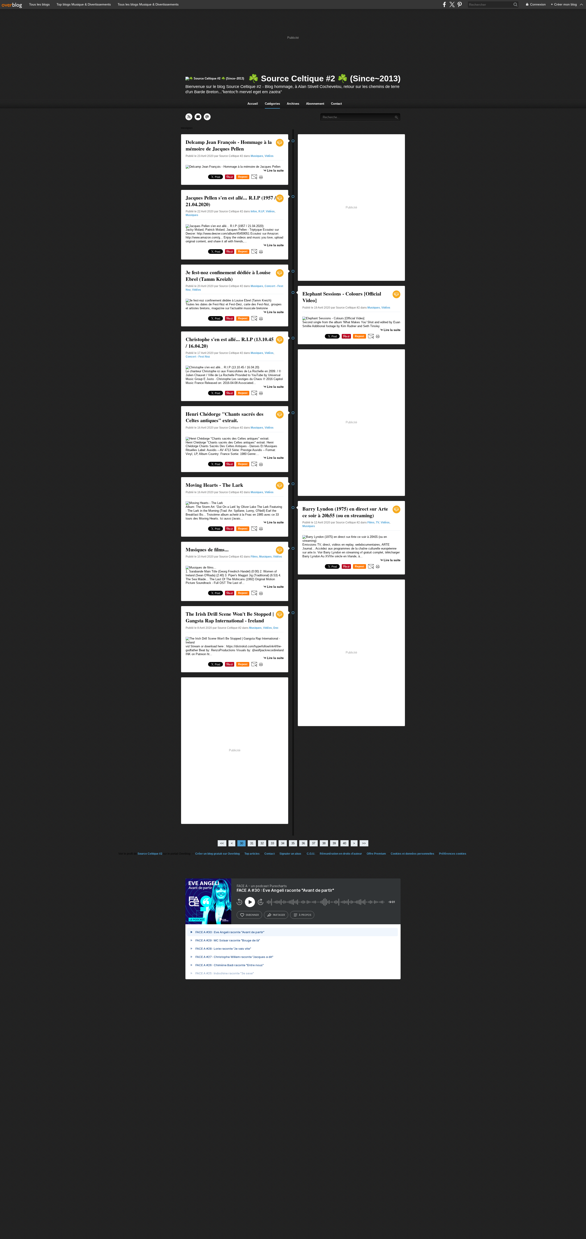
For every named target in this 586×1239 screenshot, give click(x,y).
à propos (305, 915)
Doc (276, 627)
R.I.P (261, 211)
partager (279, 915)
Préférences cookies (452, 853)
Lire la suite (275, 170)
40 (344, 843)
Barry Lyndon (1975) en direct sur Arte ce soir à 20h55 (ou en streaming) (345, 512)
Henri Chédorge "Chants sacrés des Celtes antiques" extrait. (224, 417)
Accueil (252, 103)
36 (303, 843)
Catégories (272, 103)
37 (313, 843)
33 (272, 843)
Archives (293, 103)
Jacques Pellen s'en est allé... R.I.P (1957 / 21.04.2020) (231, 201)
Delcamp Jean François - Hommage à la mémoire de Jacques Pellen (229, 145)
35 (293, 843)
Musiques (257, 156)
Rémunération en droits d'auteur (341, 853)
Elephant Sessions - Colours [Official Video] (341, 297)
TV (377, 522)
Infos (254, 211)
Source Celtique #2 (150, 853)
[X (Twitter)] (452, 4)
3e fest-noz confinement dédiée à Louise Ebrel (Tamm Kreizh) (228, 275)
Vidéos (269, 156)
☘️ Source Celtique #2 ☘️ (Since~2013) (324, 78)
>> (364, 843)
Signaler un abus (290, 853)
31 (251, 843)
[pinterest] (459, 4)
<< (222, 843)
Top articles (252, 853)
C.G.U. (311, 853)
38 (324, 843)
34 (282, 843)
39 (334, 843)
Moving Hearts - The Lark (214, 485)
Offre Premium (376, 853)
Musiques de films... (207, 549)
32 (262, 843)
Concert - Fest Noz (198, 356)
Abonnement (315, 103)
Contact (336, 103)
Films (254, 556)
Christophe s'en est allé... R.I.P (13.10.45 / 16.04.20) (230, 342)
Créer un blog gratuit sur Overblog (217, 853)
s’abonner (252, 915)
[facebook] (444, 4)
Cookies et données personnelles (412, 853)
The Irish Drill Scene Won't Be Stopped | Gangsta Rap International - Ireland (230, 617)
